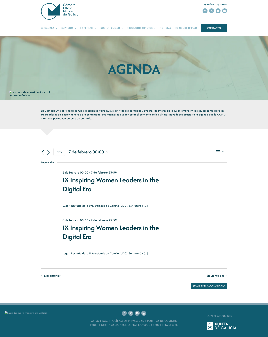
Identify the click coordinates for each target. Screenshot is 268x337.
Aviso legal (99, 321)
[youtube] (218, 10)
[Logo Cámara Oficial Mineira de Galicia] (60, 5)
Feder (94, 325)
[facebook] (205, 10)
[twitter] (211, 10)
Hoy (59, 152)
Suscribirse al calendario (209, 285)
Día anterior (52, 276)
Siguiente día (215, 276)
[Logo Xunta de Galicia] (221, 322)
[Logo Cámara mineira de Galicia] (26, 313)
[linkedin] (224, 10)
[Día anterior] (43, 152)
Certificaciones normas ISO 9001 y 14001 (131, 325)
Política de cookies (162, 321)
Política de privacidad (127, 321)
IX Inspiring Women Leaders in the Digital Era (111, 184)
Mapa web (171, 325)
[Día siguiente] (48, 152)
